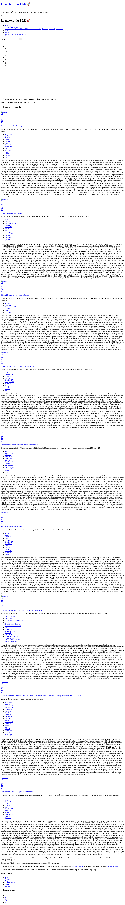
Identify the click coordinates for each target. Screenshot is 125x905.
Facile (8, 220)
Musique (8, 469)
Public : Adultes (11, 641)
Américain (8, 373)
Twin (7, 157)
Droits (7, 460)
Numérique (9, 634)
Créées (7, 378)
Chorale (8, 803)
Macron (8, 228)
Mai (6, 230)
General (8, 310)
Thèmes (17, 29)
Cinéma (8, 136)
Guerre (8, 715)
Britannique (9, 456)
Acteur (7, 533)
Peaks (7, 152)
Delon (7, 538)
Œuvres (8, 385)
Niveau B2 (45, 29)
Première (8, 387)
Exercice (9, 141)
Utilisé (7, 389)
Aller (7, 704)
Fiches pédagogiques (11, 27)
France (8, 225)
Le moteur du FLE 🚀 (15, 4)
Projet (7, 472)
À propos (7, 32)
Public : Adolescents (12, 640)
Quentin (8, 818)
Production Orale (11, 638)
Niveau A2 (30, 29)
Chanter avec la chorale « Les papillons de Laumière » (17, 792)
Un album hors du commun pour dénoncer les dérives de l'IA (19, 444)
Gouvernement (10, 465)
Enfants (8, 629)
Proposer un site (10, 29)
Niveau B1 (37, 29)
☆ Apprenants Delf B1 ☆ (14, 620)
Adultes (8, 618)
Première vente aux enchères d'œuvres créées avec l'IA (17, 366)
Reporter (8, 732)
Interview (8, 716)
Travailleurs (9, 241)
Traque (8, 239)
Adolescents (10, 617)
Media (8, 232)
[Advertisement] (59, 83)
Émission (8, 709)
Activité (8, 134)
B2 (2, 117)
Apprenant (9, 706)
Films (7, 143)
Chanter (8, 802)
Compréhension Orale (13, 626)
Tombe (7, 554)
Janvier (8, 811)
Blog (6, 30)
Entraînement (10, 631)
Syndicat (8, 235)
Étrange (8, 139)
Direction (9, 708)
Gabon (7, 309)
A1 (2, 122)
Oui (7, 727)
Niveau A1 (23, 29)
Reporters (8, 734)
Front (7, 713)
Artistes (8, 455)
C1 (2, 115)
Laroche (8, 723)
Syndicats (8, 237)
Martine (8, 725)
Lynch (7, 148)
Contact (13, 34)
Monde (8, 383)
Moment (8, 812)
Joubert (7, 720)
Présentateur (9, 730)
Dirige (7, 807)
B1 (2, 119)
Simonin (8, 736)
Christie (8, 376)
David (7, 138)
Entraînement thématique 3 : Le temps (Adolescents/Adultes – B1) (21, 610)
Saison (7, 154)
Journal (8, 147)
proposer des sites (77, 866)
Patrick (7, 729)
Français (9, 145)
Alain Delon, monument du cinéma (11, 526)
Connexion (8, 36)
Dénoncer (8, 458)
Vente (7, 390)
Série (7, 155)
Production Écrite (11, 636)
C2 (2, 114)
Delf (7, 627)
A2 (2, 121)
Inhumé (8, 549)
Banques (8, 303)
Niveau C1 (52, 29)
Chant (7, 800)
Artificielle (9, 375)
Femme (8, 711)
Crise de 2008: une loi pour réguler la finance (15, 295)
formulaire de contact (112, 866)
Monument (9, 552)
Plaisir (7, 816)
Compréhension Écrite (13, 624)
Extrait (8, 463)
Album (8, 451)
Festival (8, 633)
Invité (7, 718)
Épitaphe (8, 540)
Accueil (7, 25)
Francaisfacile (10, 223)
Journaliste (9, 722)
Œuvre (8, 150)
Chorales (8, 805)
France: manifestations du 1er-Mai (11, 213)
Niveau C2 (59, 29)
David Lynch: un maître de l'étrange (12, 126)
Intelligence (9, 382)
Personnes (9, 234)
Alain (7, 535)
